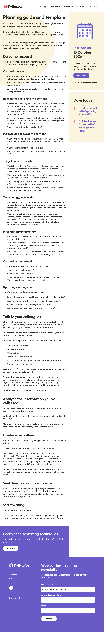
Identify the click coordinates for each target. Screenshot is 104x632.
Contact (13, 574)
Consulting (55, 6)
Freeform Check (48, 584)
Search (91, 6)
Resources (68, 6)
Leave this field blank (51, 595)
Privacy (12, 598)
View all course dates (87, 82)
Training (42, 6)
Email (43, 605)
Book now (10, 548)
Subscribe (49, 618)
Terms (21, 598)
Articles (80, 6)
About (12, 578)
